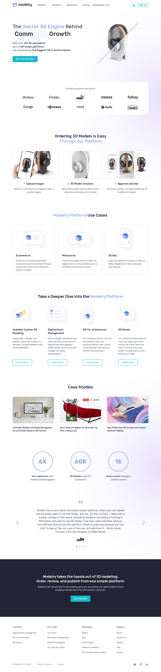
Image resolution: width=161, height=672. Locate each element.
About (119, 633)
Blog (84, 637)
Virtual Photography (56, 642)
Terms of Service (44, 664)
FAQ (118, 647)
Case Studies (87, 642)
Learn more (22, 362)
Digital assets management (25, 633)
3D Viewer (17, 642)
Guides (85, 633)
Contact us (122, 637)
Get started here (25, 59)
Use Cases (51, 633)
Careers (120, 652)
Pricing (86, 5)
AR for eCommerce (21, 637)
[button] (43, 5)
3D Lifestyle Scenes (56, 647)
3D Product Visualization (58, 637)
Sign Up (143, 5)
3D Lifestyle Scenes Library (94, 652)
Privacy (61, 664)
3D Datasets (99, 5)
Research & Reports (90, 647)
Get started (80, 598)
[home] (22, 5)
